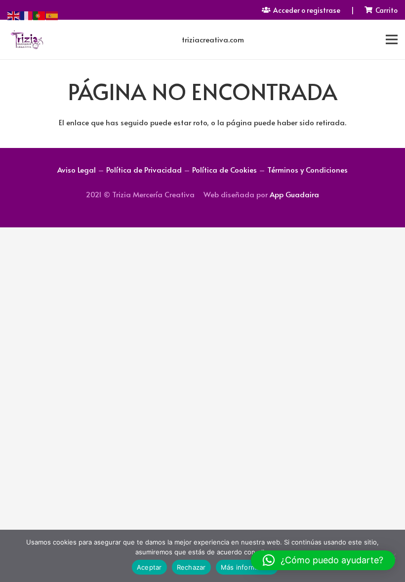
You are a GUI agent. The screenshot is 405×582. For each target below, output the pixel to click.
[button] (323, 560)
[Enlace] (26, 39)
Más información (247, 567)
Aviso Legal (76, 169)
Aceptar (149, 567)
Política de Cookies (224, 169)
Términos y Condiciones (307, 169)
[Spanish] (52, 14)
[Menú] (392, 39)
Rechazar (191, 567)
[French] (26, 14)
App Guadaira (294, 194)
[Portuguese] (39, 14)
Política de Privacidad (144, 169)
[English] (13, 14)
